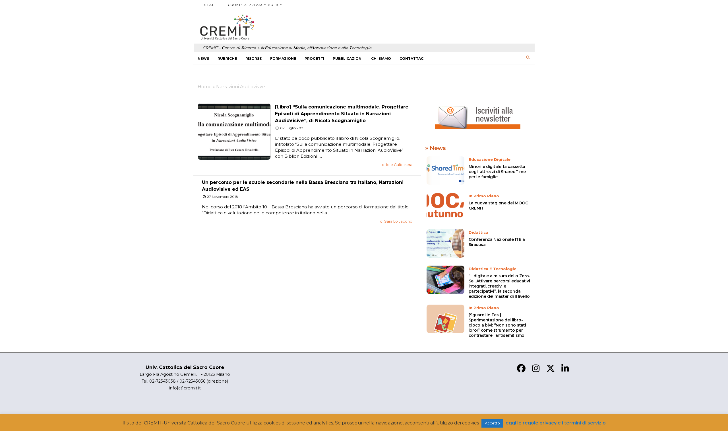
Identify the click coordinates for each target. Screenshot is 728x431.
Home (205, 86)
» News (435, 148)
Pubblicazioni (348, 58)
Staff (210, 5)
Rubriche (227, 58)
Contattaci (412, 58)
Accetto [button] (492, 423)
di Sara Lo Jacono (396, 221)
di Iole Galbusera (397, 164)
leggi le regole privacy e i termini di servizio (555, 423)
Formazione (283, 58)
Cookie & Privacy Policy (255, 5)
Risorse (253, 58)
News (203, 58)
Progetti (314, 58)
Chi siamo (381, 58)
